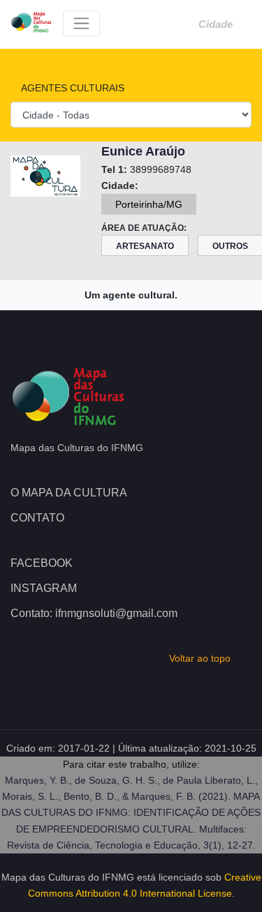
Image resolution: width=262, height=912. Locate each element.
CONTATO (37, 518)
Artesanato (145, 246)
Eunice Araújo (143, 151)
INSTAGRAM (43, 588)
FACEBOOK (41, 563)
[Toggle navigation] (81, 23)
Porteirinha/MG (148, 204)
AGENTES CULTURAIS (71, 87)
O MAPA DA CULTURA (68, 493)
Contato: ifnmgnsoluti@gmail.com (93, 613)
